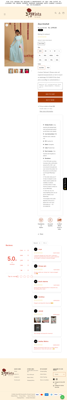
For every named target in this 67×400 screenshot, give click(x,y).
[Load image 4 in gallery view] (27, 71)
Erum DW (18, 394)
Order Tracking (43, 377)
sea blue (41, 67)
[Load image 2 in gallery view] (16, 71)
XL (40, 55)
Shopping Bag (43, 371)
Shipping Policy (30, 380)
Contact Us (16, 377)
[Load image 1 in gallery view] (11, 71)
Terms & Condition (44, 380)
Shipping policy (20, 397)
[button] (5, 14)
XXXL (51, 55)
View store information (46, 111)
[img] (42, 37)
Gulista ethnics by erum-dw (32, 371)
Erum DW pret (30, 374)
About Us (16, 374)
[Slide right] (32, 71)
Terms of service (31, 396)
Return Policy (30, 377)
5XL (40, 60)
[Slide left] (6, 71)
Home (15, 371)
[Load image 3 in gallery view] (21, 71)
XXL (45, 55)
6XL (46, 60)
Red (48, 67)
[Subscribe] (64, 374)
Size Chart (41, 43)
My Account (17, 380)
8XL (57, 60)
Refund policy (14, 396)
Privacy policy (22, 396)
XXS (40, 51)
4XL (57, 55)
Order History (43, 374)
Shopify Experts (31, 394)
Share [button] (41, 234)
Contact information (30, 397)
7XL (51, 60)
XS (45, 51)
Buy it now (50, 100)
